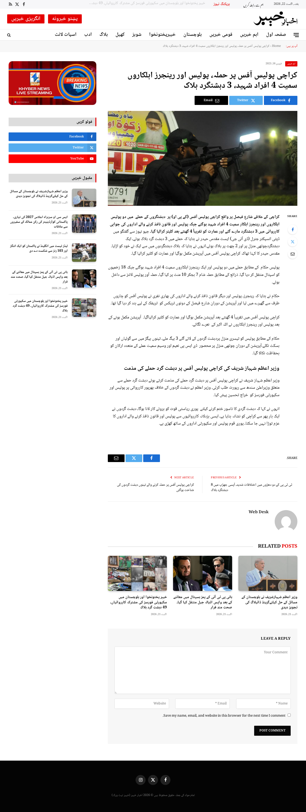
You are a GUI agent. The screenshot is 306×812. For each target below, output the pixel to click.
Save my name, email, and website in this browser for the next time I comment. (224, 716)
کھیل (120, 35)
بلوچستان (192, 35)
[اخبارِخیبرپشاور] (275, 19)
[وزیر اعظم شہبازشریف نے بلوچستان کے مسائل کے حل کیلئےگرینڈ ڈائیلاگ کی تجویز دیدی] (267, 573)
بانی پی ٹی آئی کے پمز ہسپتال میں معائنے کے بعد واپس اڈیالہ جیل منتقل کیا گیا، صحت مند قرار (202, 602)
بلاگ (103, 35)
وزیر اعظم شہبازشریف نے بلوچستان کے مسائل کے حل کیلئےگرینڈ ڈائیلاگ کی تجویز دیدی (269, 602)
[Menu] (296, 35)
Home (276, 46)
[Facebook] (292, 229)
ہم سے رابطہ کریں (253, 4)
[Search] (9, 35)
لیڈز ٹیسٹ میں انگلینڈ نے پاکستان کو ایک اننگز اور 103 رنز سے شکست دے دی (39, 248)
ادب (88, 35)
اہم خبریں (249, 35)
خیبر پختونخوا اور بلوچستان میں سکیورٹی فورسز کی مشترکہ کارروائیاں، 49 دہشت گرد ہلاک (138, 602)
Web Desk (259, 512)
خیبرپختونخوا (162, 35)
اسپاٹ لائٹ (65, 35)
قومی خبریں (220, 35)
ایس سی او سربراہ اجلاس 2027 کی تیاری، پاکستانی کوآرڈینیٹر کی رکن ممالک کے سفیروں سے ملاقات (39, 222)
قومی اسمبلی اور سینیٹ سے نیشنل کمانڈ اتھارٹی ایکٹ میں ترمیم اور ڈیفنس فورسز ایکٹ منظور (146, 3)
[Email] (292, 254)
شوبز (137, 35)
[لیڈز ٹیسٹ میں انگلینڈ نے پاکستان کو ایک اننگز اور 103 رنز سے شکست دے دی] (84, 252)
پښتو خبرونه (65, 18)
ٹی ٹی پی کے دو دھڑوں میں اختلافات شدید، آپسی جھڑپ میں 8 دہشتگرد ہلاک (251, 488)
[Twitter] (292, 241)
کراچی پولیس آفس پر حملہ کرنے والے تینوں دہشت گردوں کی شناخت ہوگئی (155, 488)
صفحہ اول (276, 35)
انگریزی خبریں (25, 18)
